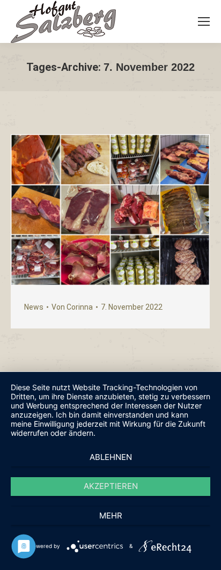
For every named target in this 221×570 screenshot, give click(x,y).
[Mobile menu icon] (203, 21)
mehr (110, 515)
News (33, 307)
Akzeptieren (111, 486)
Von (72, 307)
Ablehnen (111, 457)
